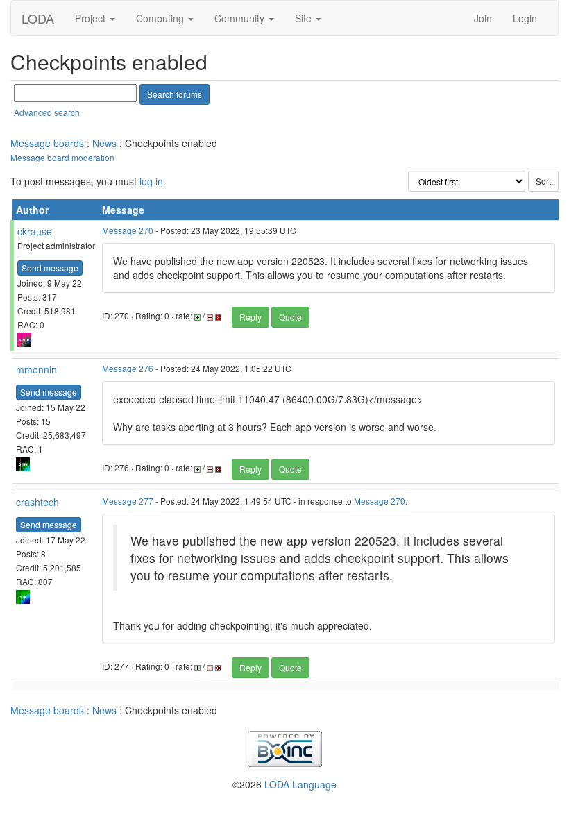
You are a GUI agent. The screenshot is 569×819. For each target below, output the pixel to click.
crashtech (37, 502)
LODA (38, 18)
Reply (250, 317)
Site (304, 18)
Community (240, 18)
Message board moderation (62, 157)
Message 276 (127, 368)
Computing (161, 18)
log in (151, 181)
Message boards (47, 143)
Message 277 (127, 501)
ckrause (34, 231)
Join (483, 18)
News (104, 143)
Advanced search (47, 112)
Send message (50, 267)
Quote (290, 317)
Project (91, 18)
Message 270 (127, 230)
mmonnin (36, 369)
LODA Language (300, 784)
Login (525, 18)
